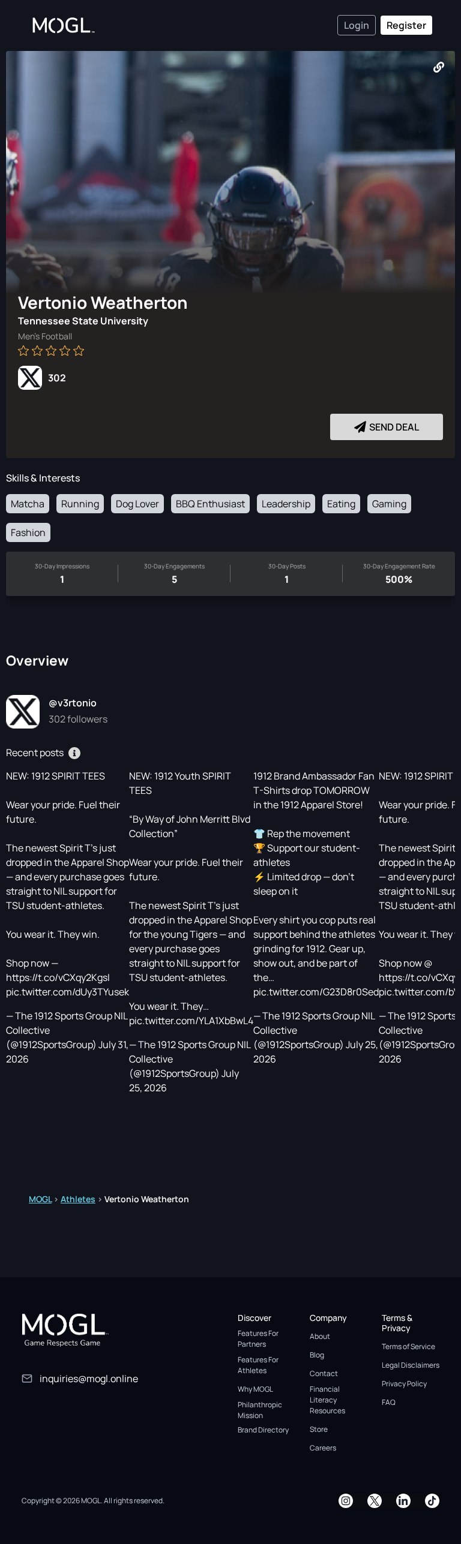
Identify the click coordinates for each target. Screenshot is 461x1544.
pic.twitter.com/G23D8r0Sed (316, 991)
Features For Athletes (258, 1365)
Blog (317, 1355)
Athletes (78, 1199)
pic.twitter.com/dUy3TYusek (67, 991)
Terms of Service (408, 1346)
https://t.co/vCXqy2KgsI (58, 977)
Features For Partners (258, 1338)
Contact (324, 1373)
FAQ (389, 1402)
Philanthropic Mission (260, 1409)
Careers (323, 1448)
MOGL (40, 1199)
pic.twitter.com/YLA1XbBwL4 (191, 1020)
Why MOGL (255, 1389)
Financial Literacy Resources (327, 1400)
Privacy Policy (404, 1384)
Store (319, 1429)
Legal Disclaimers (410, 1365)
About (320, 1336)
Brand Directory (263, 1430)
